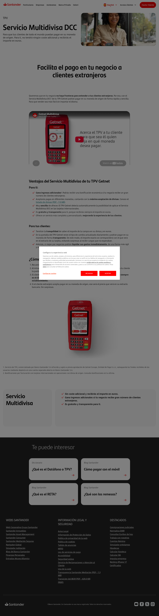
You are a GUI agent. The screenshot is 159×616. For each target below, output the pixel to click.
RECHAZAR (89, 273)
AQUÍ (44, 267)
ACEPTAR (108, 273)
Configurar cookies (49, 273)
